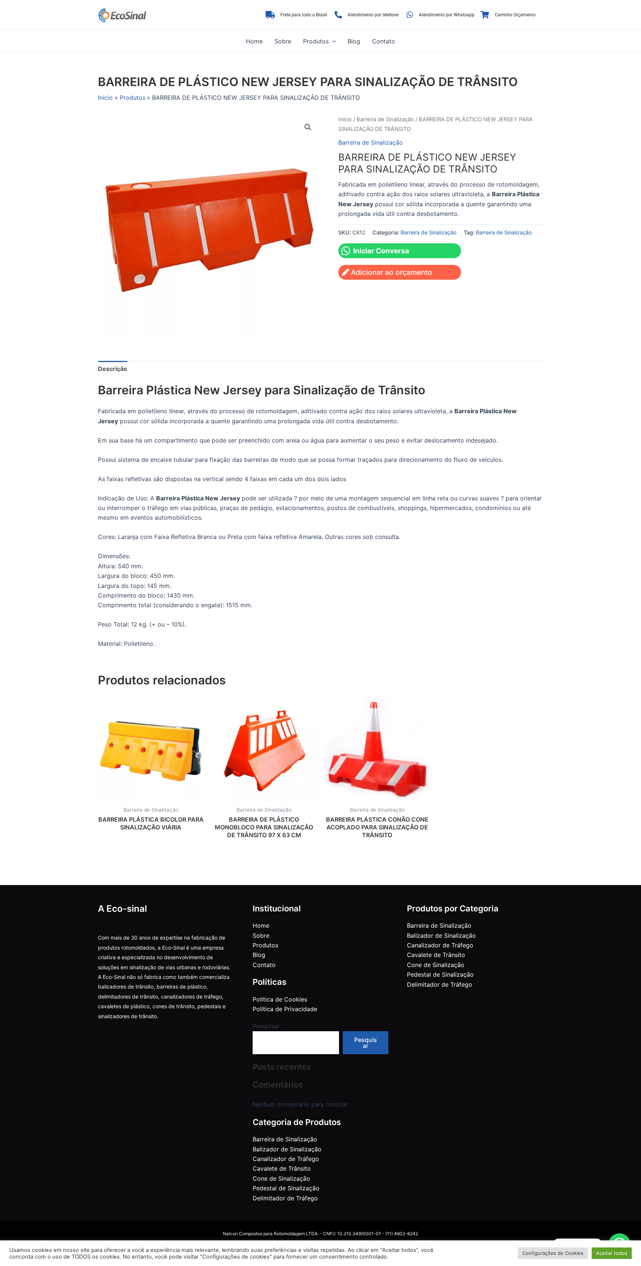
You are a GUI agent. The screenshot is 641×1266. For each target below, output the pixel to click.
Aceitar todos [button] (611, 1253)
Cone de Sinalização (281, 1178)
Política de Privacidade (285, 1009)
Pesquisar (266, 1026)
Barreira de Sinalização (385, 119)
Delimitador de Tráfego (285, 1198)
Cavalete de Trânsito (282, 1168)
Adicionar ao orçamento (391, 272)
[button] (332, 41)
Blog (354, 41)
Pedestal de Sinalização (286, 1188)
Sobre (283, 41)
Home (254, 41)
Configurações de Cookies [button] (553, 1253)
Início (345, 119)
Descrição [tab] (112, 368)
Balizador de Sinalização (287, 1149)
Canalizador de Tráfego (286, 1159)
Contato (383, 41)
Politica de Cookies (280, 999)
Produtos (316, 41)
